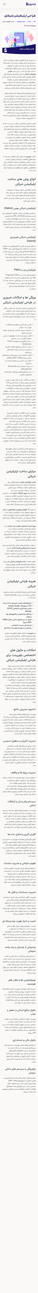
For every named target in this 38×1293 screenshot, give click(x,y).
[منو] (4, 4)
